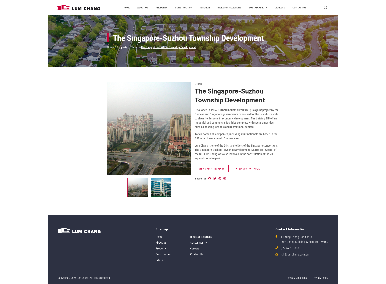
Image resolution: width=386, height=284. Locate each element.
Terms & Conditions (296, 277)
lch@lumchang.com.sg (294, 254)
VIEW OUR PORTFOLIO (248, 168)
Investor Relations (201, 236)
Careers (194, 248)
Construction (163, 254)
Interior (160, 260)
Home (159, 236)
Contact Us (196, 254)
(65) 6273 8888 (290, 248)
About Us (161, 242)
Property (161, 248)
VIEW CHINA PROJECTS (212, 168)
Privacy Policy (320, 277)
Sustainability (198, 242)
